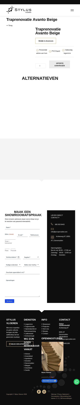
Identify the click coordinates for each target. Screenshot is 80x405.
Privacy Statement (63, 394)
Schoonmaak (29, 336)
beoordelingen (66, 398)
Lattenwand (29, 333)
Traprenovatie (30, 326)
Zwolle (27, 370)
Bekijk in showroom (46, 41)
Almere (27, 354)
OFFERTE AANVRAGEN (59, 65)
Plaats (6, 250)
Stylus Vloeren (46, 372)
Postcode (13, 250)
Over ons (46, 329)
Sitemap (53, 394)
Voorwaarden (55, 396)
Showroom (46, 324)
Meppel (27, 365)
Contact (45, 333)
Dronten (28, 361)
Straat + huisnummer (8, 242)
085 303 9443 (59, 224)
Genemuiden (29, 363)
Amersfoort (29, 356)
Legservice (29, 324)
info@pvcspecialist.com (59, 232)
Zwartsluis (28, 368)
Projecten (46, 326)
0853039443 (63, 337)
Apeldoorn (28, 358)
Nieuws (45, 331)
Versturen (9, 301)
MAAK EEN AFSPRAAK (20, 344)
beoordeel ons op (48, 381)
